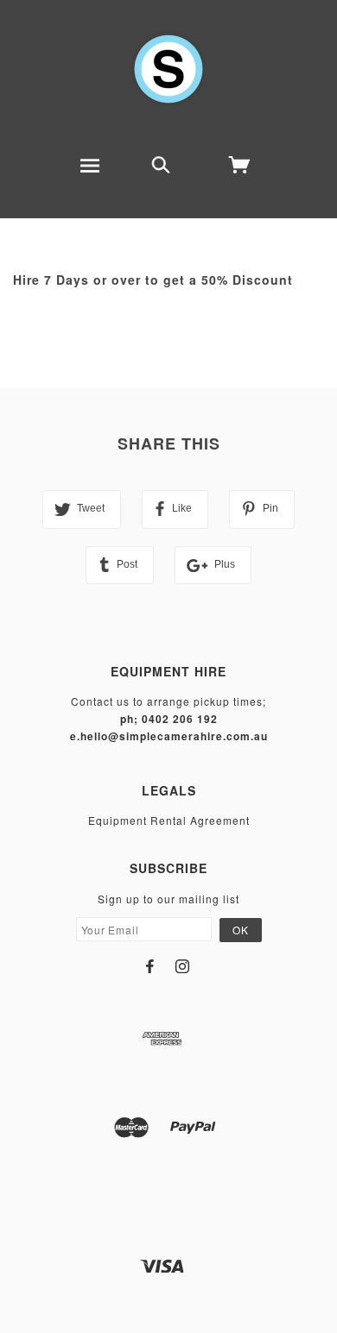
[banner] (168, 69)
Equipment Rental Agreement (169, 820)
